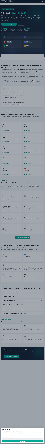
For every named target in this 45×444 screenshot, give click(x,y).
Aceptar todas (22, 441)
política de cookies (21, 433)
